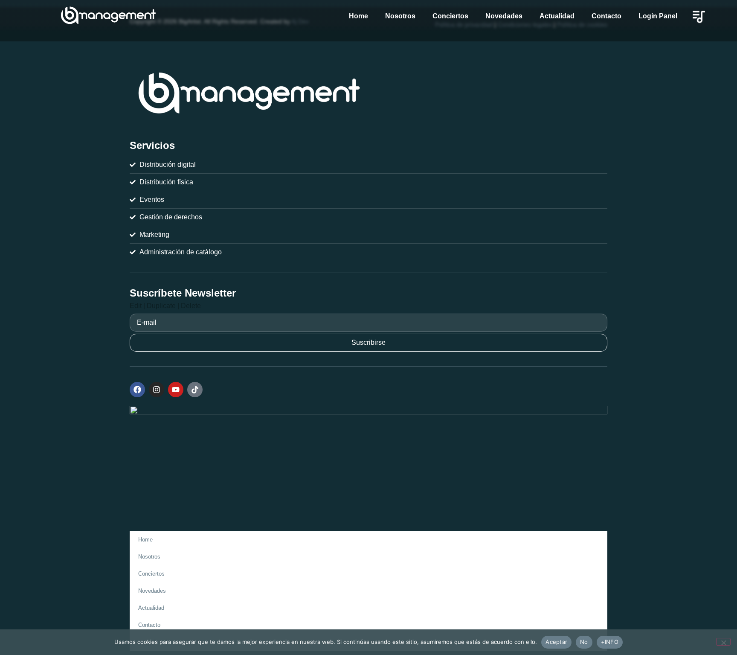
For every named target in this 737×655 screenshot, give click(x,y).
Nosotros (400, 16)
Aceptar (556, 641)
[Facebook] (137, 389)
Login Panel (657, 16)
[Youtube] (175, 389)
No (584, 641)
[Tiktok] (195, 389)
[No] (723, 642)
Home (358, 16)
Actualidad (557, 16)
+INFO (609, 641)
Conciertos (450, 16)
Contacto (606, 16)
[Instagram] (156, 389)
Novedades (503, 16)
